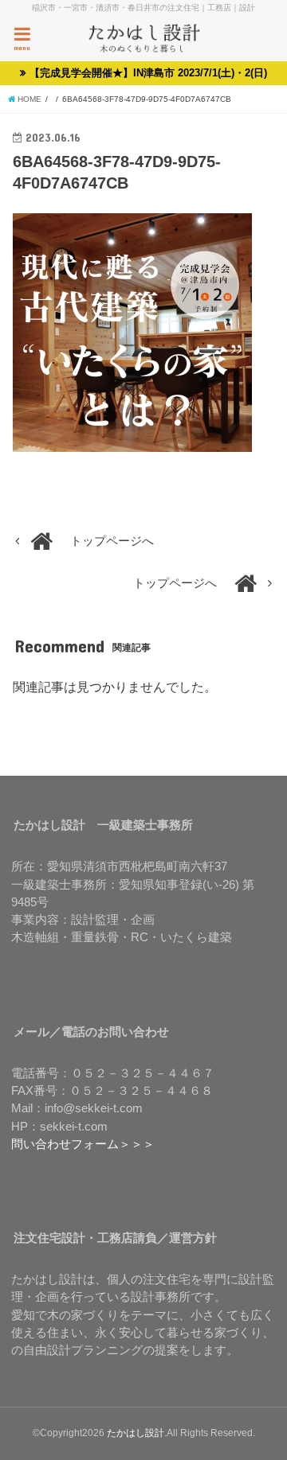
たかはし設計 (135, 1433)
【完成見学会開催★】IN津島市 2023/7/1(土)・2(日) (148, 73)
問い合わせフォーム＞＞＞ (83, 1144)
